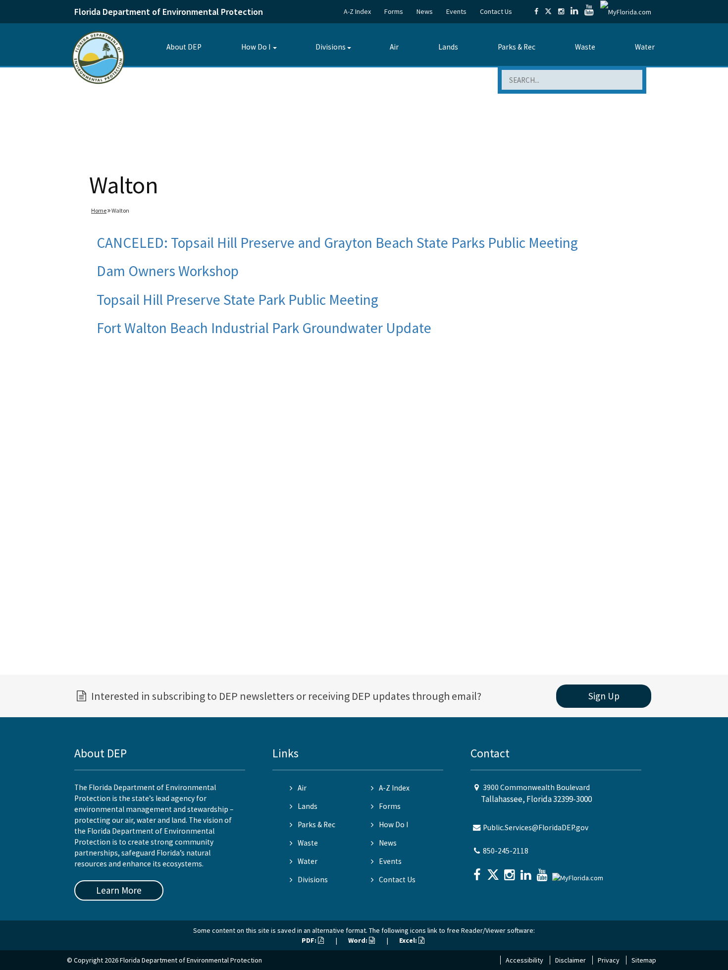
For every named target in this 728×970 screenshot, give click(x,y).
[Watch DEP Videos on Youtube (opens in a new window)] (589, 11)
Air (394, 47)
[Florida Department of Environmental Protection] (98, 56)
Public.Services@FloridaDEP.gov (535, 827)
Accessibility (524, 960)
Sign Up (604, 696)
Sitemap (643, 960)
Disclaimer (570, 960)
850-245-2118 (505, 851)
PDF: (310, 940)
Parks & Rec (516, 47)
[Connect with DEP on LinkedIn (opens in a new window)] (574, 11)
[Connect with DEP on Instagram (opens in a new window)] (561, 11)
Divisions (330, 47)
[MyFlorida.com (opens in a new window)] (626, 11)
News (424, 11)
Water (645, 47)
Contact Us (496, 11)
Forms (393, 11)
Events (456, 11)
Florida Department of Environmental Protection (168, 11)
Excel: (408, 940)
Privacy (609, 960)
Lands (448, 47)
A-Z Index (357, 11)
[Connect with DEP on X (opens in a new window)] (548, 11)
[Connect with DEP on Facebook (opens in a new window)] (536, 11)
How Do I (255, 47)
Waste (585, 47)
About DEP (184, 47)
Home (98, 210)
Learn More (119, 890)
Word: (358, 940)
